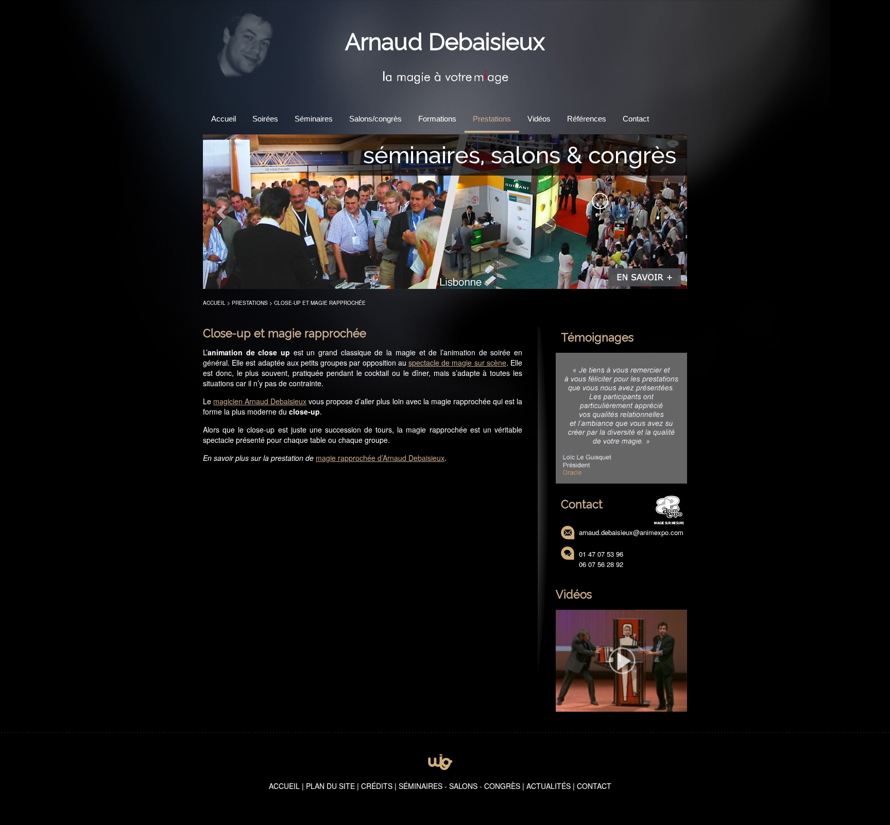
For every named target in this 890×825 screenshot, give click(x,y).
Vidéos (539, 118)
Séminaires (314, 118)
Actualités (548, 786)
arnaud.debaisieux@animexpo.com (631, 532)
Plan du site (330, 786)
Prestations (492, 118)
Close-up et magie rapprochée (320, 302)
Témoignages (597, 337)
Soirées (265, 118)
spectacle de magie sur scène (457, 362)
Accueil (223, 118)
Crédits (376, 786)
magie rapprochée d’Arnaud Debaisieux (380, 458)
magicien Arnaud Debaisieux (259, 401)
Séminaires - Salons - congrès (459, 786)
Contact (636, 118)
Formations (437, 118)
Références (586, 118)
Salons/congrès (375, 118)
